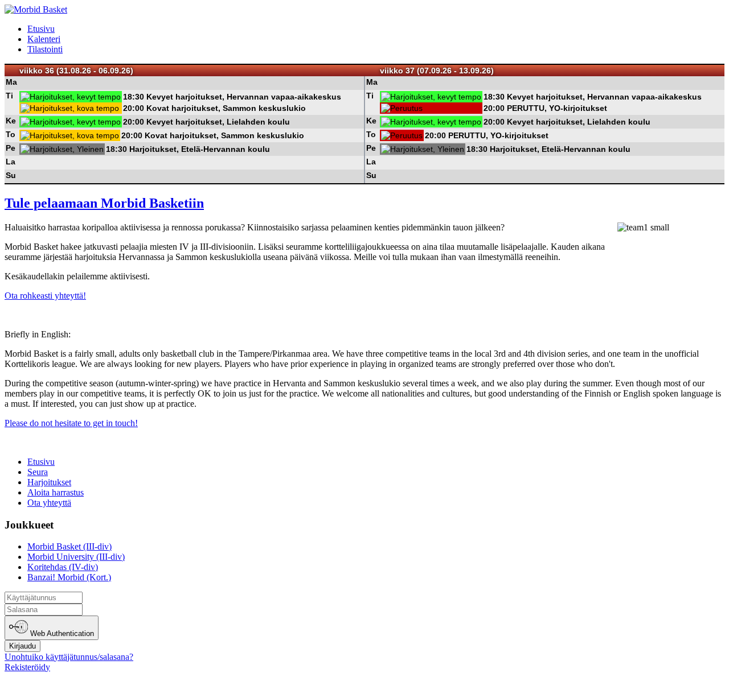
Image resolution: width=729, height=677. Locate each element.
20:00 (133, 108)
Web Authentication (61, 634)
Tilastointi (45, 49)
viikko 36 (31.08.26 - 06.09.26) (76, 70)
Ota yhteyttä (49, 502)
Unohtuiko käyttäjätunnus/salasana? (69, 657)
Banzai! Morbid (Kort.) (69, 577)
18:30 (133, 96)
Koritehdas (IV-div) (62, 567)
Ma (11, 81)
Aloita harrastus (55, 492)
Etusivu (41, 29)
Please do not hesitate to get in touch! (71, 423)
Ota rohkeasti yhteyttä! (45, 295)
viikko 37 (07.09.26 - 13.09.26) (437, 70)
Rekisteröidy (27, 667)
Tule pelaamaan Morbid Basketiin (104, 203)
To (10, 134)
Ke (11, 120)
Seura (37, 472)
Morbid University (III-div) (76, 557)
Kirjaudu (22, 646)
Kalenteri (43, 39)
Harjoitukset (49, 482)
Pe (10, 147)
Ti (9, 95)
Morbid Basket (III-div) (69, 546)
